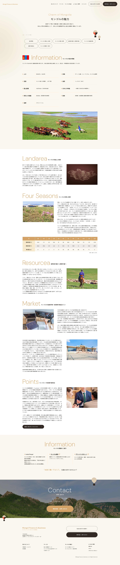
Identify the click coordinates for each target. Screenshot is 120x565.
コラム (89, 548)
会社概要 (24, 548)
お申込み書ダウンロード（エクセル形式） (34, 464)
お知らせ (90, 546)
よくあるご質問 (91, 544)
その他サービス (47, 550)
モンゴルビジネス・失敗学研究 (71, 548)
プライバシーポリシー (92, 550)
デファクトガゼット (81, 454)
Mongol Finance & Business (10, 4)
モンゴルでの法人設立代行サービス (50, 548)
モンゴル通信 (54, 454)
